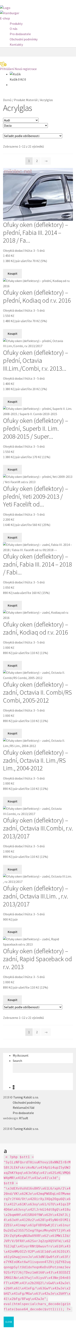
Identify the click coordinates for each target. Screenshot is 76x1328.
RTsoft (23, 1118)
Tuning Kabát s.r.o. (26, 1097)
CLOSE (8, 1321)
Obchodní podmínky (23, 39)
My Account (21, 1055)
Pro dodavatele (20, 34)
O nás (13, 29)
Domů (7, 100)
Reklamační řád (23, 1108)
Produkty (16, 24)
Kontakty (16, 44)
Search (17, 1061)
